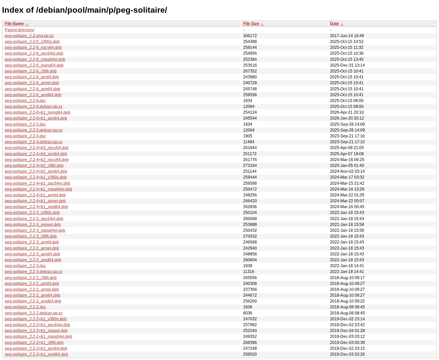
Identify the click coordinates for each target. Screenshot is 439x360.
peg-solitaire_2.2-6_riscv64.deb (33, 47)
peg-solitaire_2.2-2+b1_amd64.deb (36, 354)
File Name (14, 23)
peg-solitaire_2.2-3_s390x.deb (32, 212)
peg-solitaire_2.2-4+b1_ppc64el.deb (37, 183)
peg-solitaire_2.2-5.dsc (25, 124)
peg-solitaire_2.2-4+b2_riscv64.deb (37, 159)
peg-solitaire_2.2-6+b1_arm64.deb (36, 118)
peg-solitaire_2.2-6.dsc (25, 100)
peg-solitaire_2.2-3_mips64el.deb (35, 230)
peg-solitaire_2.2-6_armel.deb (32, 83)
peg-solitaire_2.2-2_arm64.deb (32, 295)
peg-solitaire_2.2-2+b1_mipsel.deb (36, 330)
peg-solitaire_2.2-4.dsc (25, 136)
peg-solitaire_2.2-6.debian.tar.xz (33, 106)
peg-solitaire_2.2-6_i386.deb (31, 71)
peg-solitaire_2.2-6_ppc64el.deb (34, 53)
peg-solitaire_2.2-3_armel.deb (32, 248)
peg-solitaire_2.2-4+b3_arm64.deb (36, 154)
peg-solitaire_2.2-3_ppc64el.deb (34, 219)
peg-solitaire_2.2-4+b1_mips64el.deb (38, 189)
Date (334, 23)
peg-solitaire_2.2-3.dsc (25, 266)
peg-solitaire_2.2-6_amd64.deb (33, 95)
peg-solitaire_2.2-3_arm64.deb (32, 254)
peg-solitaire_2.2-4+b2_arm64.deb (36, 171)
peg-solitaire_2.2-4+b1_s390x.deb (36, 177)
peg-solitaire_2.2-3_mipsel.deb (33, 224)
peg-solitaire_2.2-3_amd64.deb (33, 260)
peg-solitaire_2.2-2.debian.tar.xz (33, 313)
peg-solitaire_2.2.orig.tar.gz (29, 36)
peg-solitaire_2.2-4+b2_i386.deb (34, 165)
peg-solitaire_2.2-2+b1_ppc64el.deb (37, 325)
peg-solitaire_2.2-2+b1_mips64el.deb (38, 336)
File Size (251, 23)
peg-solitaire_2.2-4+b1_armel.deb (35, 201)
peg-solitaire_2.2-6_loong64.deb (34, 65)
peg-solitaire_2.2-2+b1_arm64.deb (36, 348)
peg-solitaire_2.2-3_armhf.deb (32, 242)
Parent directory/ (19, 30)
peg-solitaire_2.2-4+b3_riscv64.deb (37, 148)
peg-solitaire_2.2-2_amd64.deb (33, 301)
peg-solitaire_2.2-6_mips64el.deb (35, 59)
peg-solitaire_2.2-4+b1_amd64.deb (36, 207)
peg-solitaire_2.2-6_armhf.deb (32, 77)
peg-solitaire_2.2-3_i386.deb (31, 236)
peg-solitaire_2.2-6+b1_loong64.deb (37, 112)
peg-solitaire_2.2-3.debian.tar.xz (33, 271)
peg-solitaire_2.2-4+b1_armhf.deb (35, 195)
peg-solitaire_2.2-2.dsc (25, 307)
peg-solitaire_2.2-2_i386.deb (31, 278)
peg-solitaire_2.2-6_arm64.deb (32, 89)
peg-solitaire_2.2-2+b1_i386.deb (34, 342)
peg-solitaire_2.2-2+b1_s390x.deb (36, 319)
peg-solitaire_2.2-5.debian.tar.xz (33, 130)
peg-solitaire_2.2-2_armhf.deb (32, 283)
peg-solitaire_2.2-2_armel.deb (32, 289)
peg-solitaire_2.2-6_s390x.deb (32, 41)
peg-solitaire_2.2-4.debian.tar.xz (33, 142)
